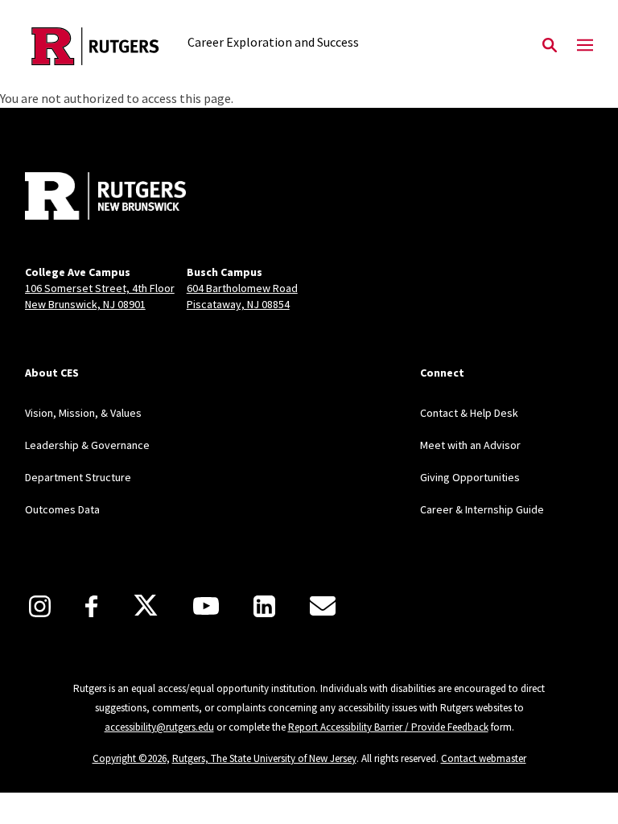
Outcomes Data (62, 509)
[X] (146, 606)
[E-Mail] (323, 606)
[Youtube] (206, 606)
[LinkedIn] (264, 606)
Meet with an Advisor (470, 445)
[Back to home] (131, 198)
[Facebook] (91, 606)
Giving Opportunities (470, 477)
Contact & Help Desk (469, 413)
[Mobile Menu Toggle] (585, 46)
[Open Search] (549, 46)
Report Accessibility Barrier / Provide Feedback (388, 727)
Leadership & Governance (87, 445)
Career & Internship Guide (482, 509)
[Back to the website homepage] (95, 46)
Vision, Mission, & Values (83, 413)
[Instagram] (40, 606)
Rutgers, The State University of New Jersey (264, 758)
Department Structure (78, 477)
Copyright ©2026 (130, 758)
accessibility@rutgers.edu (159, 727)
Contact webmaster (483, 758)
